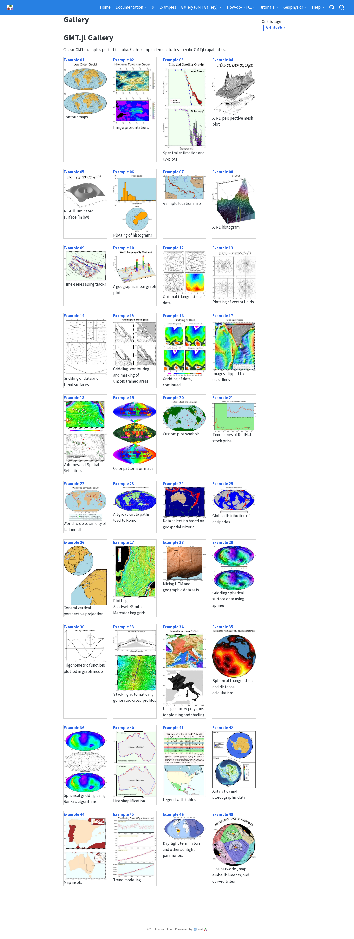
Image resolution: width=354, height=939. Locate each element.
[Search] (341, 7)
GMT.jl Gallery (276, 27)
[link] (131, 7)
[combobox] (342, 7)
